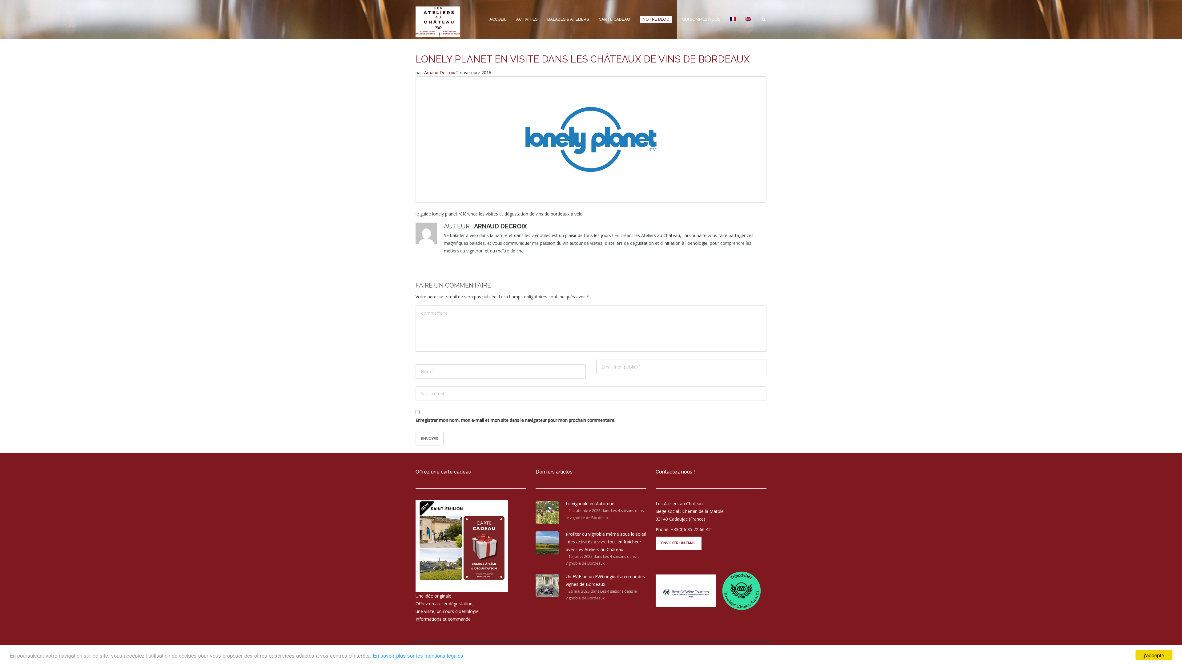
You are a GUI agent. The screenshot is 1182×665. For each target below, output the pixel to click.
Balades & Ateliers (568, 19)
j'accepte (1154, 655)
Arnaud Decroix (440, 72)
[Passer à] (733, 19)
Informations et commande (443, 619)
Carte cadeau (614, 19)
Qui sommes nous (701, 19)
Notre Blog (655, 19)
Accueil (497, 19)
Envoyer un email (679, 543)
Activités (526, 19)
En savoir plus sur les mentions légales (418, 655)
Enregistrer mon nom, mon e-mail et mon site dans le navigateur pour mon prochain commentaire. (515, 420)
